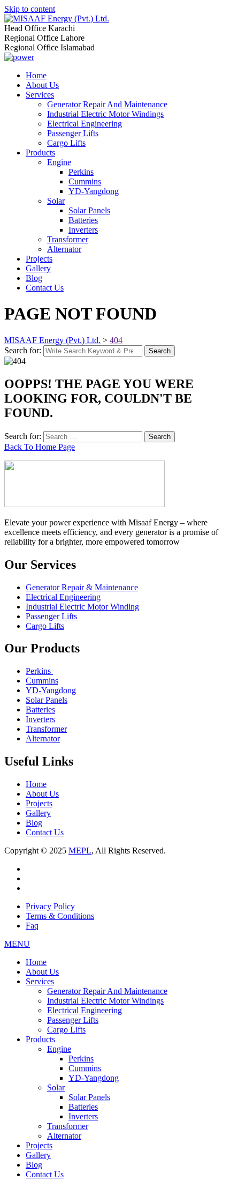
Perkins (81, 171)
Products (40, 152)
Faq (32, 925)
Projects (39, 258)
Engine (59, 162)
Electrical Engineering (84, 123)
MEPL (79, 850)
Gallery (38, 268)
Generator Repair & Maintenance (82, 587)
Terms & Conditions (60, 915)
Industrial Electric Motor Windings (105, 113)
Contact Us (45, 287)
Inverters (83, 229)
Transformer (67, 239)
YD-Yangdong (93, 191)
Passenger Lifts (72, 133)
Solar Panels (89, 210)
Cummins (84, 181)
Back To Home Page (39, 446)
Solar (56, 200)
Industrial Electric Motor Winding (82, 606)
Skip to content (29, 8)
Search (160, 351)
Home (36, 75)
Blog (34, 278)
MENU (17, 943)
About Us (42, 85)
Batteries (83, 220)
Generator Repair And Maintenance (107, 104)
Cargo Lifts (66, 142)
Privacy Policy (50, 906)
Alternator (64, 249)
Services (40, 94)
